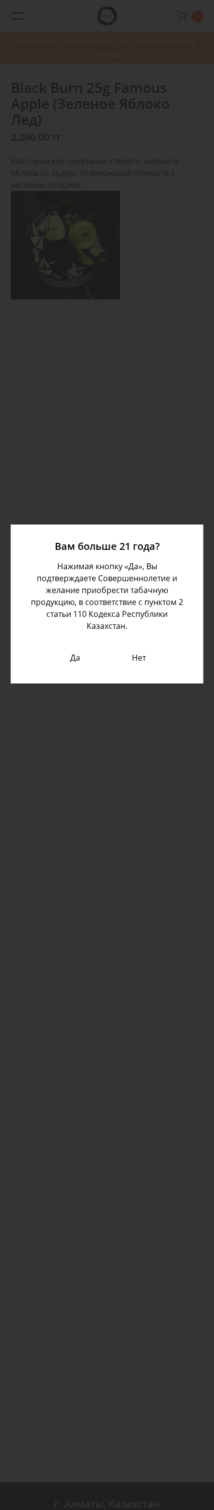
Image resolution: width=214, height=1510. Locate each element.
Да (75, 657)
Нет (139, 657)
